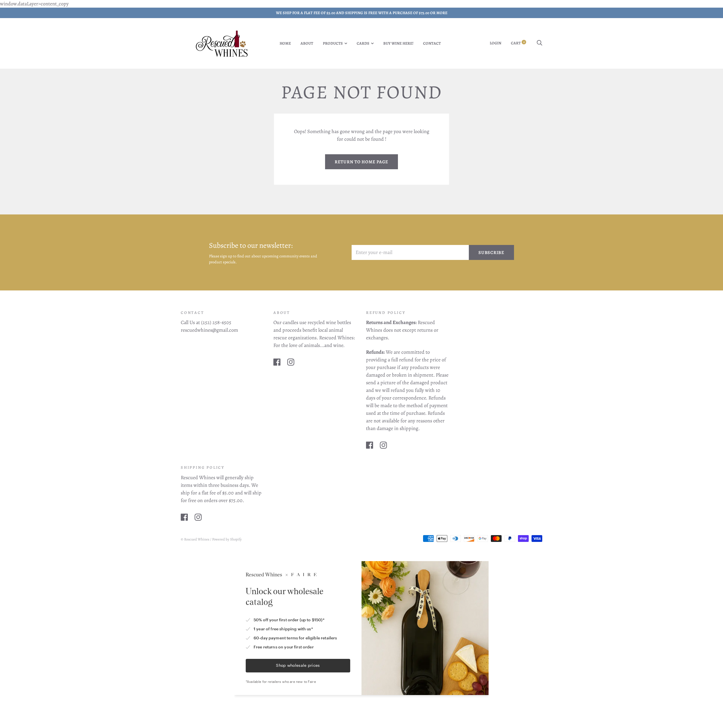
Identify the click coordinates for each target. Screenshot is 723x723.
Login (495, 43)
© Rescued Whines (195, 539)
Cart (518, 43)
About (306, 43)
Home (285, 43)
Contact (432, 43)
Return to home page (361, 162)
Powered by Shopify (227, 539)
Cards (363, 43)
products (333, 43)
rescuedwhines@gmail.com (209, 330)
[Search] (539, 43)
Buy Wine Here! (398, 43)
